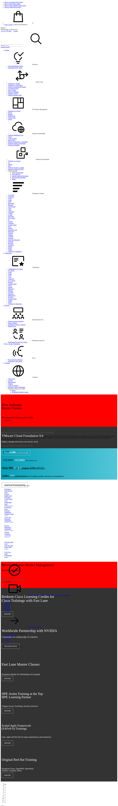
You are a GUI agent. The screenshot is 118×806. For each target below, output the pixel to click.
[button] (20, 24)
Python (10, 164)
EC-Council (11, 218)
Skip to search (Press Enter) (12, 4)
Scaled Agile (11, 117)
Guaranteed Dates (13, 88)
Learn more (7, 420)
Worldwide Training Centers (20, 392)
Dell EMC (11, 216)
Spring (14, 179)
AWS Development (17, 172)
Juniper (10, 228)
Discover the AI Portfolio (11, 517)
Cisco (9, 208)
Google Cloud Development (20, 176)
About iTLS (11, 379)
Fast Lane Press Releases (15, 359)
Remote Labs (12, 326)
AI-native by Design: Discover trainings (14, 485)
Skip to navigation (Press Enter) (13, 2)
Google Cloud (12, 225)
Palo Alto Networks (14, 240)
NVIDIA (10, 236)
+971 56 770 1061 (6, 31)
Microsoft (11, 231)
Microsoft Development (19, 177)
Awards (10, 380)
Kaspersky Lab (12, 230)
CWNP (10, 213)
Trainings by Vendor (14, 83)
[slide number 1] (5, 784)
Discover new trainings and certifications (16, 452)
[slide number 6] (5, 792)
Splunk (10, 246)
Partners (10, 384)
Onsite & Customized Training (17, 87)
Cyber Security (12, 138)
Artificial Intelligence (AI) (15, 135)
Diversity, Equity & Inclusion (16, 387)
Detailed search (5, 47)
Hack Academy (12, 323)
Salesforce (11, 245)
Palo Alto (11, 294)
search (2, 45)
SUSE (10, 248)
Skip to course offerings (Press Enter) (15, 5)
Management (12, 382)
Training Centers (13, 93)
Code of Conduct (13, 385)
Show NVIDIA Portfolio (10, 646)
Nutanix (10, 235)
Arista (10, 198)
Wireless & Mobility (14, 145)
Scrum (10, 119)
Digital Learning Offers (15, 95)
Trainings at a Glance (14, 111)
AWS (9, 202)
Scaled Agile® (12, 299)
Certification (8, 253)
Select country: (8, 24)
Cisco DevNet (16, 174)
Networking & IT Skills (15, 68)
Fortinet (10, 221)
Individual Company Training (16, 324)
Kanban (10, 114)
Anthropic (11, 197)
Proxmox (10, 241)
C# (9, 162)
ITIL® (10, 113)
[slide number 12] (5, 802)
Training (6, 50)
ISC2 (9, 226)
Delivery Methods (13, 92)
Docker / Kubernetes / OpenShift (18, 142)
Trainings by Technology (15, 85)
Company (7, 363)
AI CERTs (11, 195)
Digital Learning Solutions (16, 321)
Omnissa (10, 238)
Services (6, 305)
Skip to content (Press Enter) (12, 7)
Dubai (13, 390)
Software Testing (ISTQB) (16, 169)
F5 (9, 220)
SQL (9, 166)
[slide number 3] (5, 787)
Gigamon (11, 223)
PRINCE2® (11, 116)
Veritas (10, 250)
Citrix (9, 210)
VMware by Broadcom (15, 251)
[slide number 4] (5, 789)
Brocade (10, 205)
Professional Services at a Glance (17, 342)
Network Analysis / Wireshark (16, 143)
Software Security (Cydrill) (16, 167)
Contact (15, 31)
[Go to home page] (3, 28)
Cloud (10, 137)
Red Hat (10, 243)
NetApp (10, 233)
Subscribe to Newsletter (15, 361)
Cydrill (10, 215)
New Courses (12, 90)
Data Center (11, 140)
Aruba (10, 200)
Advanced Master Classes (15, 66)
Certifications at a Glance (15, 269)
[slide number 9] (5, 797)
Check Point (11, 207)
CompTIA (11, 211)
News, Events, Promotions (12, 344)
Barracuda (11, 203)
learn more (7, 678)
